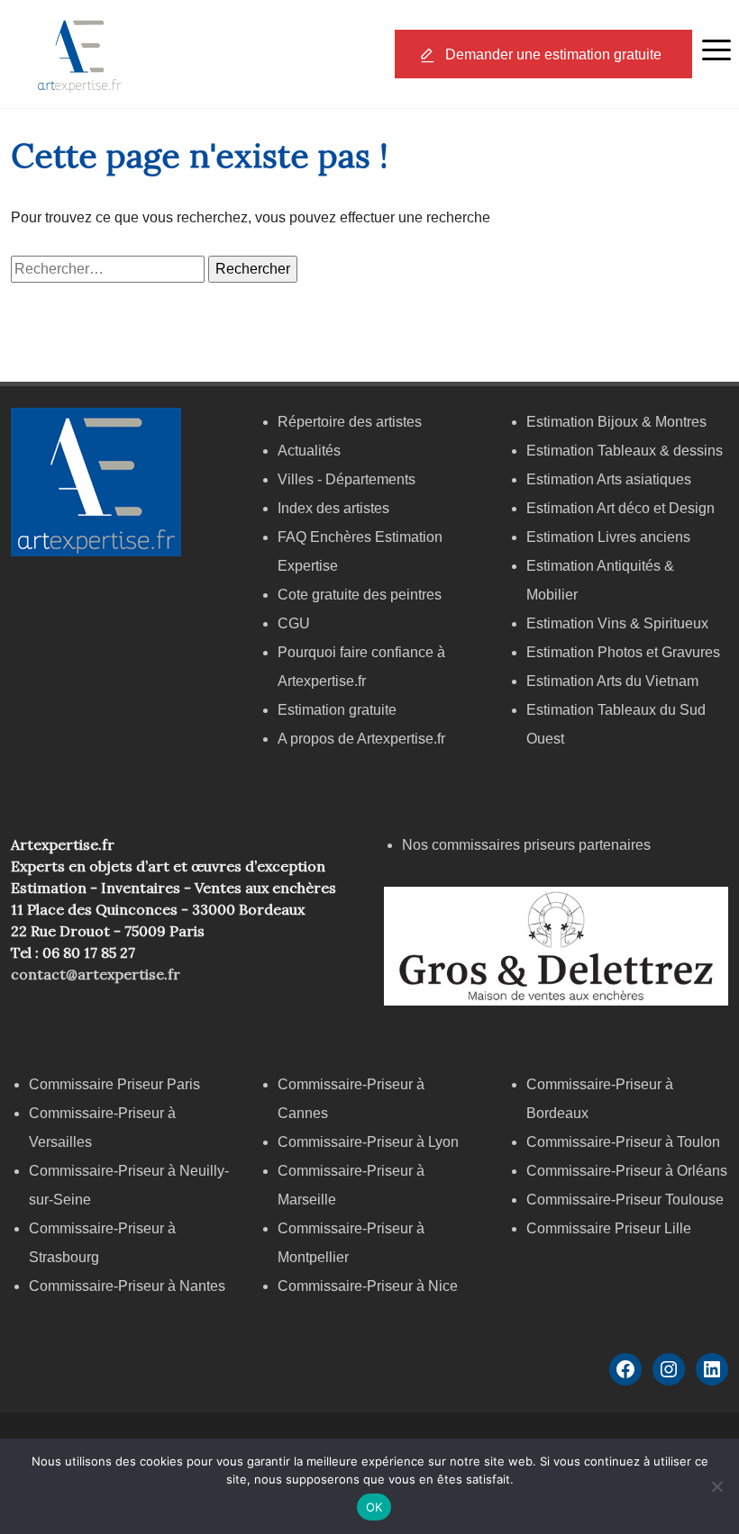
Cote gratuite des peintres (360, 594)
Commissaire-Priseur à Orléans (626, 1170)
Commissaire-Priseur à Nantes (127, 1286)
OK (374, 1507)
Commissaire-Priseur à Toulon (623, 1142)
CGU (294, 623)
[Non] (716, 1486)
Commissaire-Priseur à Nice (368, 1286)
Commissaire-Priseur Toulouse (625, 1199)
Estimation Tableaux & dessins (624, 450)
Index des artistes (333, 508)
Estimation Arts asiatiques (608, 479)
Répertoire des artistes (350, 421)
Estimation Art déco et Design (620, 508)
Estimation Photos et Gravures (623, 652)
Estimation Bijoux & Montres (616, 421)
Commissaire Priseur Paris (114, 1084)
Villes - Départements (346, 479)
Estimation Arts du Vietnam (612, 681)
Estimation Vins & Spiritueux (617, 623)
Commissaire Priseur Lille (608, 1228)
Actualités (309, 450)
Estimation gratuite (337, 709)
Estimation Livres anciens (608, 537)
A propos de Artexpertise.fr (361, 738)
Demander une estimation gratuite (553, 54)
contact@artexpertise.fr (95, 974)
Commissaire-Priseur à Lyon (368, 1142)
